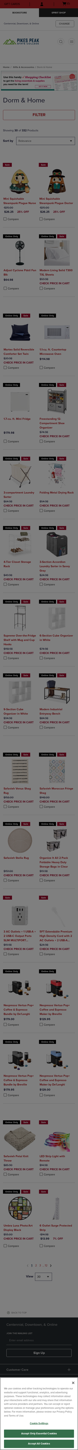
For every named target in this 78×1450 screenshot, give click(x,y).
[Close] (73, 1382)
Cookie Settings (39, 1423)
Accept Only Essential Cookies (39, 1433)
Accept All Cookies (39, 1443)
